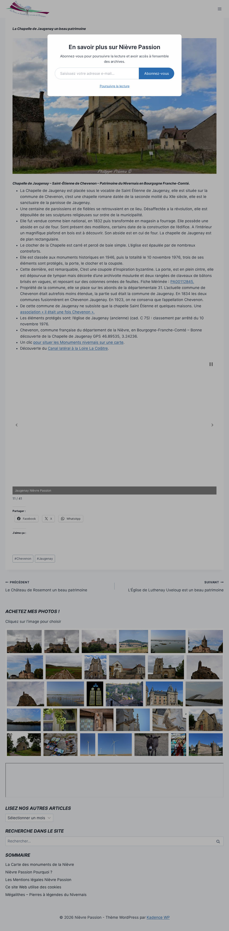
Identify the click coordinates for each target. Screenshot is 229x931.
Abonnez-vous (156, 73)
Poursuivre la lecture (114, 86)
